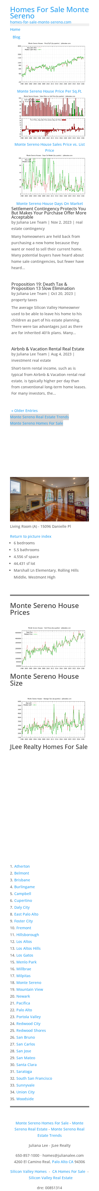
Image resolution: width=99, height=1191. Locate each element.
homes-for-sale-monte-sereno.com (40, 21)
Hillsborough (27, 934)
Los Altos (24, 941)
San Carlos (25, 1044)
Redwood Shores (31, 1030)
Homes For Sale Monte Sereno (49, 12)
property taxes (24, 299)
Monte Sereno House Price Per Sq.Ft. (49, 91)
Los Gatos (24, 955)
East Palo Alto (26, 914)
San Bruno (25, 1037)
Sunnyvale (25, 1085)
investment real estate (31, 360)
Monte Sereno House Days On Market (49, 203)
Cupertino (23, 900)
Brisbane (22, 879)
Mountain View (29, 989)
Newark (23, 996)
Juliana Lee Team (32, 222)
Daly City (22, 907)
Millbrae (23, 968)
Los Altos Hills (28, 948)
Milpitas (23, 975)
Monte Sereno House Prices (44, 609)
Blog (16, 36)
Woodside (25, 1098)
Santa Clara (26, 1064)
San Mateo (25, 1057)
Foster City (23, 920)
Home (15, 29)
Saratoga (24, 1071)
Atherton (22, 866)
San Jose (23, 1050)
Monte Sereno (28, 982)
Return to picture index (30, 536)
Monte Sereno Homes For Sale (36, 423)
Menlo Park (26, 961)
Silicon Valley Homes (28, 1171)
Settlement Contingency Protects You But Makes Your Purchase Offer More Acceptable (48, 213)
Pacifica (23, 1003)
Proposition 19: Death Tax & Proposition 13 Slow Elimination (43, 286)
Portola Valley (28, 1016)
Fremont (23, 927)
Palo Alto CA (62, 1161)
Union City (25, 1091)
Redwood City (28, 1023)
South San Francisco (34, 1078)
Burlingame (24, 886)
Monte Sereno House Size (44, 679)
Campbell (22, 893)
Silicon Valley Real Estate (51, 1177)
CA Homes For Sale (68, 1171)
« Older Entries (24, 410)
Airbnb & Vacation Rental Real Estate (47, 349)
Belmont (21, 873)
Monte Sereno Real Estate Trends (39, 416)
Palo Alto (24, 1009)
